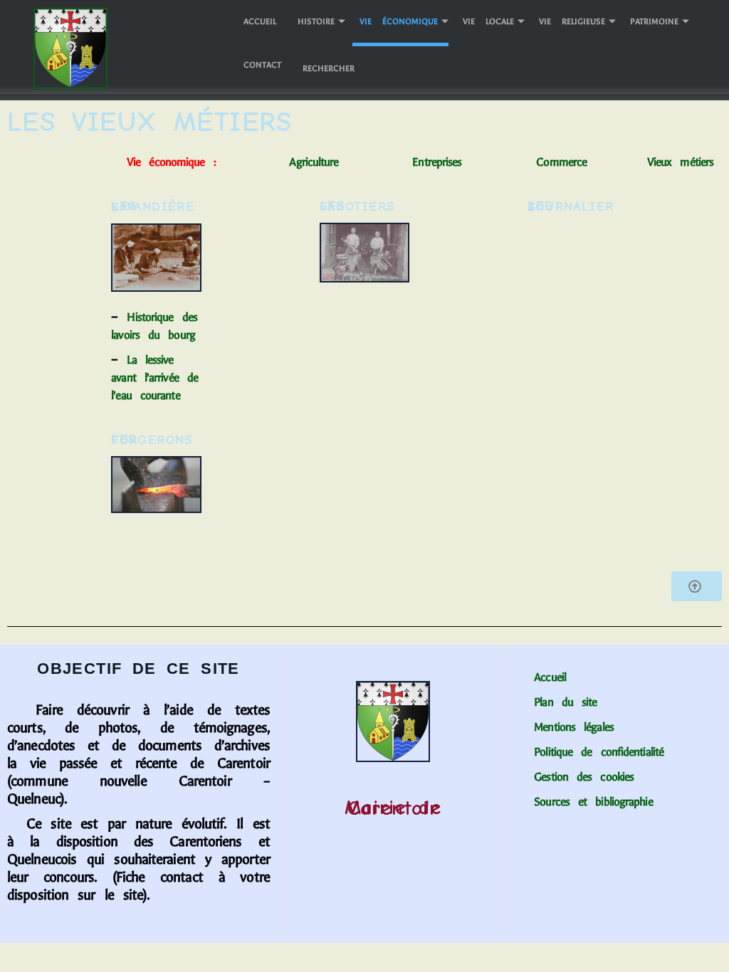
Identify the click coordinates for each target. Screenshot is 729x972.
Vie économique (399, 21)
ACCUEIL (259, 21)
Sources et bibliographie (593, 801)
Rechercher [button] (329, 68)
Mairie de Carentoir (393, 808)
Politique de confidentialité (607, 752)
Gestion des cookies (584, 776)
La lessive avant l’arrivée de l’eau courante (154, 377)
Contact (262, 65)
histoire (316, 21)
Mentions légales (574, 727)
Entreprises (436, 162)
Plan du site (565, 702)
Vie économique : (171, 162)
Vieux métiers (680, 162)
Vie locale (488, 21)
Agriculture (318, 162)
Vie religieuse (572, 21)
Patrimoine (654, 21)
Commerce (591, 162)
